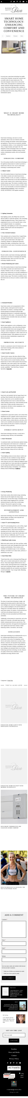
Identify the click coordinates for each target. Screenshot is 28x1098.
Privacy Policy (14, 1059)
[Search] (26, 1)
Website (4, 956)
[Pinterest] (17, 1)
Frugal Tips (10, 680)
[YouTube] (23, 1)
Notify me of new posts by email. (11, 973)
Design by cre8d (14, 1092)
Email (4, 948)
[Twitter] (14, 1)
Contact (14, 1055)
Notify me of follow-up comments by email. (14, 971)
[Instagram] (20, 1)
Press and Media (14, 1052)
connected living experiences (7, 188)
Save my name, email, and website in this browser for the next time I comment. (13, 966)
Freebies (14, 1049)
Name (4, 940)
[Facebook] (11, 1)
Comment (4, 919)
